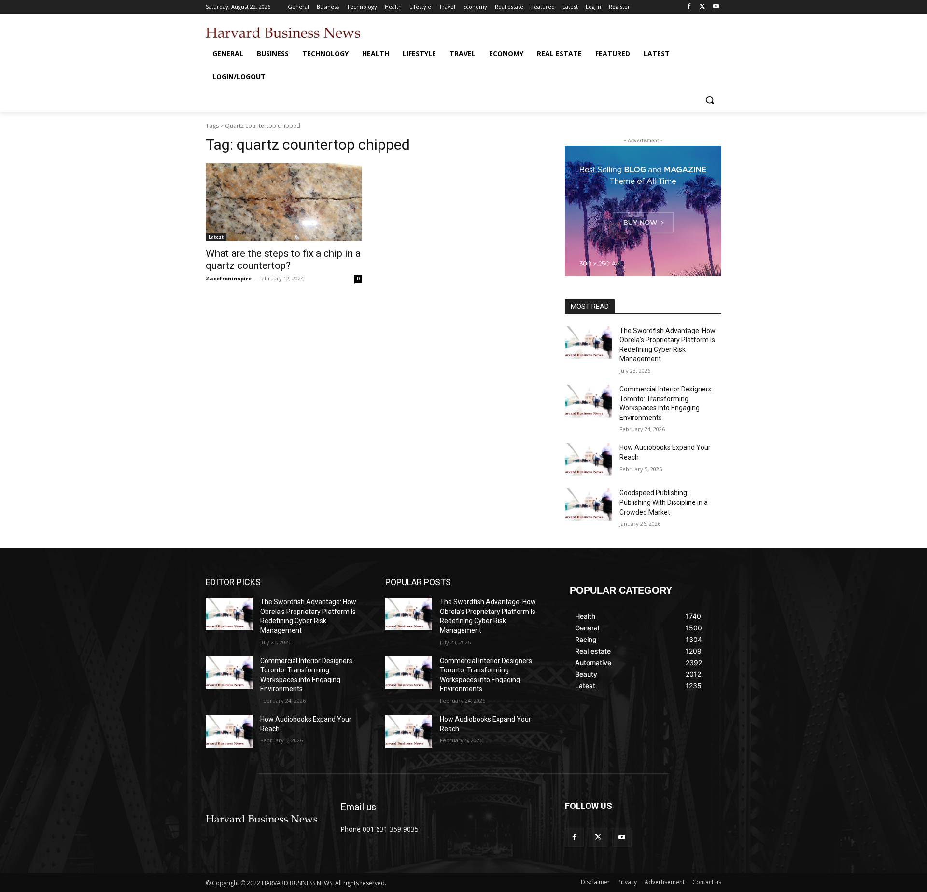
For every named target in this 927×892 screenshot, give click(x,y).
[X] (702, 7)
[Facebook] (689, 7)
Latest (216, 237)
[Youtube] (715, 7)
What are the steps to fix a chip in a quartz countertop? (283, 259)
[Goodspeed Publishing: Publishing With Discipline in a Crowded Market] (588, 504)
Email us (358, 807)
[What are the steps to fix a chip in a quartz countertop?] (284, 202)
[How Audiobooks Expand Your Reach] (588, 459)
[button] (709, 100)
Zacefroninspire (229, 278)
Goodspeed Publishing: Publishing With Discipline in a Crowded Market (663, 502)
